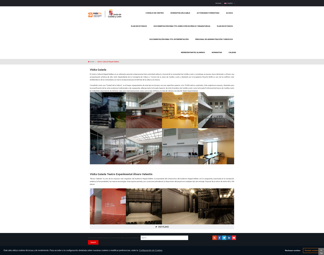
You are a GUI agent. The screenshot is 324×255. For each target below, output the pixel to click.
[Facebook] (219, 238)
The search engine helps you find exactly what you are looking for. (114, 238)
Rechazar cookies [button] (292, 250)
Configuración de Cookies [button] (150, 250)
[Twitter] (224, 238)
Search (93, 242)
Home (92, 61)
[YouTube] (234, 238)
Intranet (218, 3)
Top (321, 253)
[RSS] (214, 238)
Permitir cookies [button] (312, 250)
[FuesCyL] (105, 13)
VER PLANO (163, 227)
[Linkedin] (229, 238)
